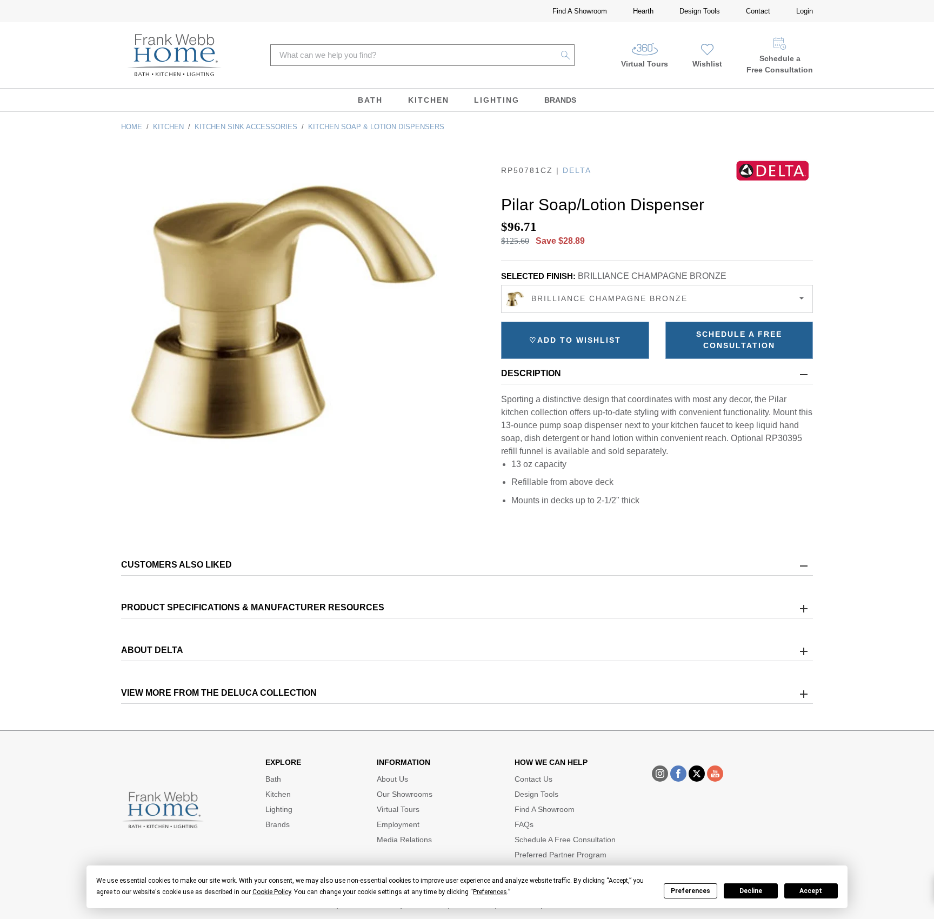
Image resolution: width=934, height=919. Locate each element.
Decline (750, 891)
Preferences (690, 891)
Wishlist (707, 63)
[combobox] (657, 299)
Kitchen (428, 100)
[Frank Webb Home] (174, 55)
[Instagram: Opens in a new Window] (660, 773)
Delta (577, 170)
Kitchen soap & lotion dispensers (376, 127)
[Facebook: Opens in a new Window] (678, 773)
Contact (758, 11)
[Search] (566, 55)
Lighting (496, 100)
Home (131, 127)
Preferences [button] (490, 892)
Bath (370, 100)
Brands (560, 100)
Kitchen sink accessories (246, 127)
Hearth (643, 11)
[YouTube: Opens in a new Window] (715, 773)
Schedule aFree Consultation (779, 64)
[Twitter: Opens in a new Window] (697, 773)
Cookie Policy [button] (271, 892)
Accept (810, 891)
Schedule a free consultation (739, 340)
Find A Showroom (579, 11)
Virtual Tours (644, 63)
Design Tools (699, 11)
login (804, 11)
